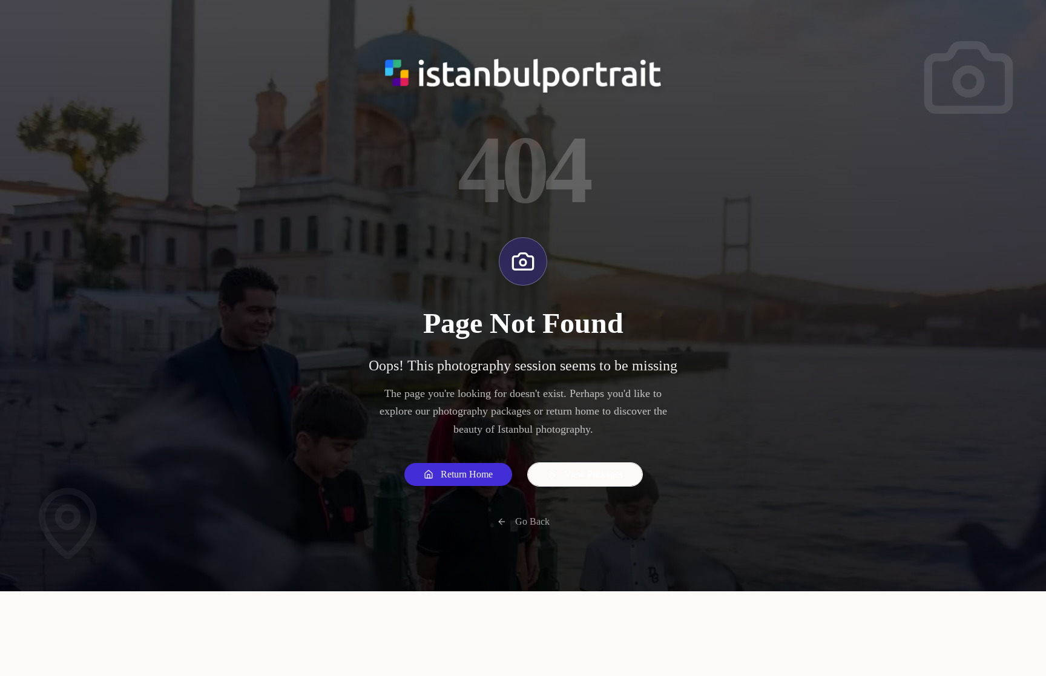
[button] (458, 474)
